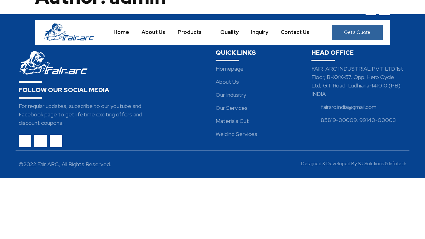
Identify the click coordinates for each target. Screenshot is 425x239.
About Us (153, 32)
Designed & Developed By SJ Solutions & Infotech (353, 164)
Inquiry (259, 32)
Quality (229, 32)
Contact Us (295, 32)
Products (190, 32)
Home (121, 32)
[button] (357, 32)
